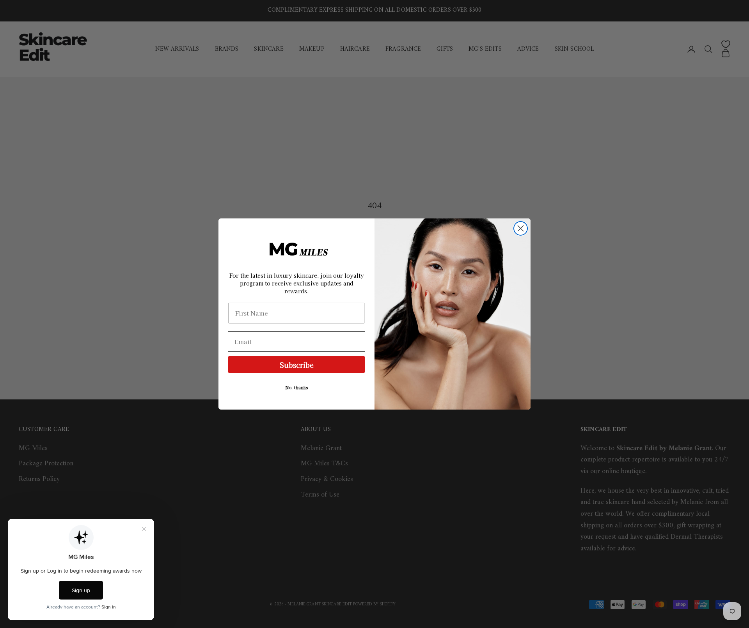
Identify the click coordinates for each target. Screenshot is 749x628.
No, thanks (297, 387)
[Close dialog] (520, 228)
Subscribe (297, 365)
